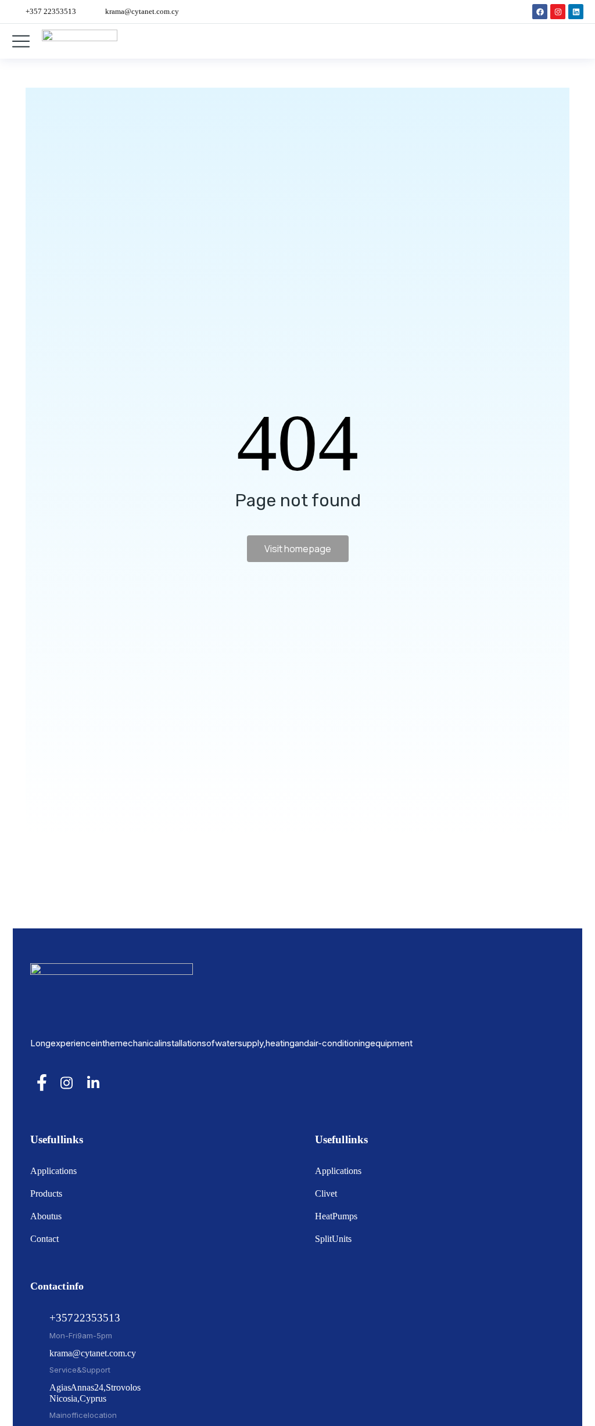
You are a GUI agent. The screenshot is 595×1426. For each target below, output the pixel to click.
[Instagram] (557, 11)
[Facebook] (539, 11)
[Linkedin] (575, 11)
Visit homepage (297, 548)
